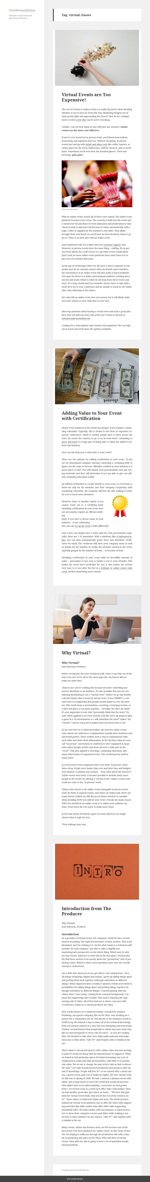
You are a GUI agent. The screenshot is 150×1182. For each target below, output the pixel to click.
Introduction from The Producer (86, 911)
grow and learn (69, 441)
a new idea (81, 119)
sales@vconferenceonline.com (76, 318)
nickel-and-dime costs (96, 144)
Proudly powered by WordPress (75, 1170)
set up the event (83, 526)
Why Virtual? (76, 653)
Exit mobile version (75, 1179)
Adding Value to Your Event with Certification (92, 415)
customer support (112, 244)
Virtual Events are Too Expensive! (86, 97)
